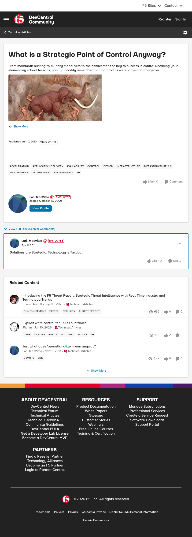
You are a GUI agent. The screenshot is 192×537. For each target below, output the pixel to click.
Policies (59, 512)
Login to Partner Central (45, 470)
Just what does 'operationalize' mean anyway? (59, 346)
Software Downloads (147, 420)
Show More (20, 126)
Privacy (73, 512)
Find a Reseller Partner (45, 456)
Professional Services (147, 411)
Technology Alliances (45, 461)
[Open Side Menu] (6, 19)
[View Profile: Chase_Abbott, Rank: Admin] (14, 299)
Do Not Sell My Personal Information (133, 512)
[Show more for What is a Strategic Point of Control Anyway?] (78, 172)
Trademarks (42, 512)
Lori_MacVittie (39, 197)
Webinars (95, 424)
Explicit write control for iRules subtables (54, 323)
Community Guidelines (45, 424)
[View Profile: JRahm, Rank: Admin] (14, 327)
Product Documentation (96, 406)
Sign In (180, 19)
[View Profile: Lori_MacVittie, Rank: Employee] (17, 203)
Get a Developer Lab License (45, 433)
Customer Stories (96, 420)
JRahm (27, 327)
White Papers (96, 411)
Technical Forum (44, 411)
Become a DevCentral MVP (44, 438)
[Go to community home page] (34, 19)
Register (165, 19)
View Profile (41, 208)
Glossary (96, 415)
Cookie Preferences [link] (96, 520)
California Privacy (94, 512)
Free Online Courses (96, 429)
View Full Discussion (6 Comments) (31, 229)
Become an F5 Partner (44, 465)
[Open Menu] (185, 32)
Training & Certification (96, 433)
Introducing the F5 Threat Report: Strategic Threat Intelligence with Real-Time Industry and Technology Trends (93, 297)
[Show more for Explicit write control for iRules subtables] (92, 334)
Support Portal (147, 424)
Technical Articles (19, 32)
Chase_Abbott (32, 304)
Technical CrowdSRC (45, 420)
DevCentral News (44, 406)
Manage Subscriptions (147, 406)
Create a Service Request (147, 415)
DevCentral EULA (44, 429)
